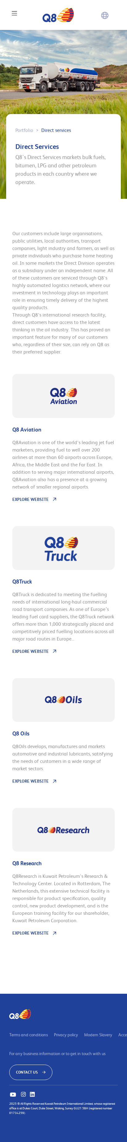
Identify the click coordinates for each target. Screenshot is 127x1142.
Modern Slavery (98, 1034)
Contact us (27, 1072)
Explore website (30, 499)
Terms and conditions (28, 1034)
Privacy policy (66, 1034)
